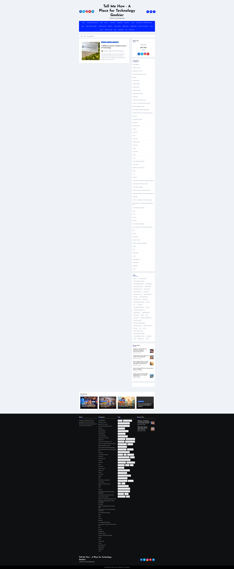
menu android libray (148, 325)
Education (135, 122)
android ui (136, 296)
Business (135, 116)
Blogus (120, 567)
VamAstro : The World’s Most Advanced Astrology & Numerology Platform (140, 350)
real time (136, 328)
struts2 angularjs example (139, 333)
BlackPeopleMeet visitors (138, 106)
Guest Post (135, 145)
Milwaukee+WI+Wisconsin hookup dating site (143, 193)
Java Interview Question (138, 161)
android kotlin (149, 283)
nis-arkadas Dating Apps (138, 207)
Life (134, 174)
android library (148, 286)
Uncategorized (136, 259)
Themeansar (127, 567)
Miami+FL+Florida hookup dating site (141, 190)
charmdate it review (137, 119)
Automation (145, 299)
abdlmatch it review (137, 71)
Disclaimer (126, 22)
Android (134, 77)
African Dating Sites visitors (139, 74)
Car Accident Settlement (139, 307)
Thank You (131, 29)
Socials (134, 233)
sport (144, 328)
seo (140, 328)
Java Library (136, 164)
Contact (106, 22)
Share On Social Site (144, 26)
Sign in (101, 29)
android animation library (139, 281)
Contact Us (112, 22)
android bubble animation (139, 283)
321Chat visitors (136, 67)
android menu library (123, 436)
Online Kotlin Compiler (91, 26)
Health (134, 148)
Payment (110, 26)
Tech (134, 249)
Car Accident (139, 304)
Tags (115, 29)
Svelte (134, 246)
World (134, 269)
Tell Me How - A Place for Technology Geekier (117, 11)
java (147, 315)
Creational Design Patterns (124, 459)
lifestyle (135, 177)
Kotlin (134, 170)
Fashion (134, 129)
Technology (120, 29)
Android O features (137, 291)
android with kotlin (143, 296)
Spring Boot (135, 236)
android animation (142, 278)
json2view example (137, 320)
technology (148, 336)
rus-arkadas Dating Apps (138, 223)
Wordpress (135, 265)
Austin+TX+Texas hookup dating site (141, 103)
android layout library (138, 286)
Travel (134, 256)
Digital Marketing (145, 312)
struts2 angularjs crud (138, 330)
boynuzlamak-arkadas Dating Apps (141, 109)
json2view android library (146, 317)
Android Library (136, 83)
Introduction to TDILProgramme (144, 22)
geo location (136, 315)
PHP (134, 214)
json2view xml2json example (124, 475)
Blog (101, 22)
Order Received (102, 26)
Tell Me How (105, 51)
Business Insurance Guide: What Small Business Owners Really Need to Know (140, 375)
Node (134, 211)
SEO (134, 230)
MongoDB (135, 196)
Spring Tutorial (136, 240)
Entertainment (136, 125)
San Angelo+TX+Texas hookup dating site (143, 227)
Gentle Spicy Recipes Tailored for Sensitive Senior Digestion (106, 405)
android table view (148, 294)
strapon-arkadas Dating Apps (140, 243)
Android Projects (137, 90)
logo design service (138, 325)
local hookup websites (138, 187)
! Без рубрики (136, 64)
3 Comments (121, 51)
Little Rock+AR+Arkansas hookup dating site (143, 180)
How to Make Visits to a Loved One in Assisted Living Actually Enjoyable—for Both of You (140, 362)
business (148, 302)
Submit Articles (108, 29)
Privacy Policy (117, 26)
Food (134, 135)
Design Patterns (137, 312)
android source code (138, 294)
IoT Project (135, 151)
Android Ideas (136, 80)
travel (135, 338)
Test (126, 29)
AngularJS (135, 96)
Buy (134, 304)
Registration (126, 26)
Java (134, 158)
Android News (136, 87)
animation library (137, 299)
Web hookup (135, 262)
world (147, 338)
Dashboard (119, 22)
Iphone (134, 154)
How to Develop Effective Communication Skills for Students (145, 405)
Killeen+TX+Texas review (139, 167)
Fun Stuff (109, 42)
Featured (104, 42)
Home (83, 22)
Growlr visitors (136, 141)
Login (82, 26)
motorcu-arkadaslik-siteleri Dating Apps (142, 200)
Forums (132, 22)
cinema (147, 307)
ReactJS (135, 220)
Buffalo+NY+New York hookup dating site (143, 112)
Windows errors (141, 338)
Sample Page (133, 26)
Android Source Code (138, 93)
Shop (151, 26)
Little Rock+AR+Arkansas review (140, 183)
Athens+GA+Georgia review (139, 100)
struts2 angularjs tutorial (139, 336)
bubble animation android (139, 302)
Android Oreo (146, 291)
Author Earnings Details (92, 22)
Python (134, 217)
